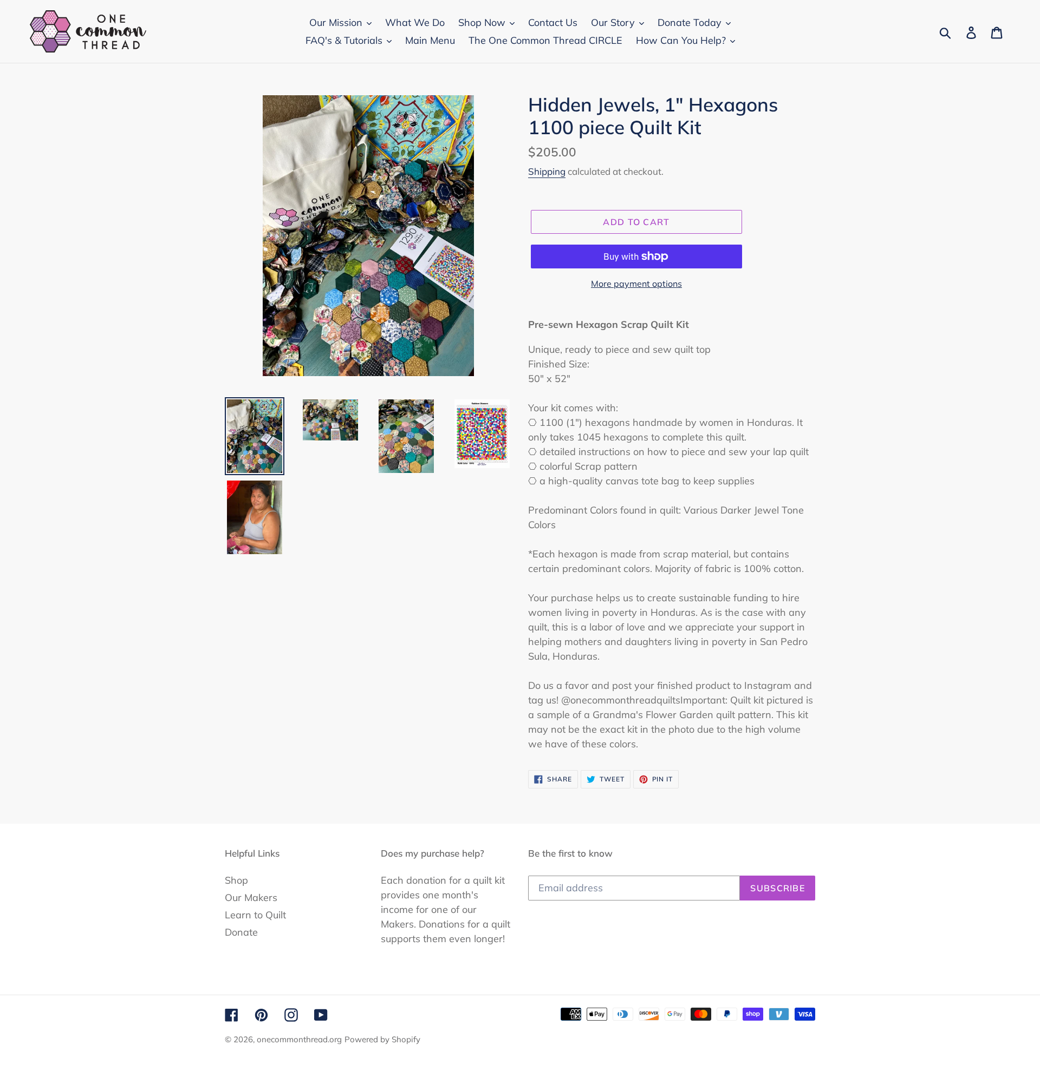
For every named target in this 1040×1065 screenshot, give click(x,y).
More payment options (636, 283)
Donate (241, 932)
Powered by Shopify (382, 1039)
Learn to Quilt (255, 915)
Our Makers (251, 897)
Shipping (547, 171)
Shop (236, 880)
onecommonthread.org (299, 1039)
